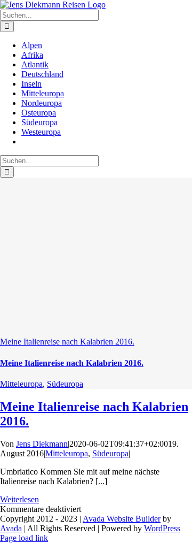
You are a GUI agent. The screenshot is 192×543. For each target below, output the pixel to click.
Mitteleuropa (21, 383)
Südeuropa (65, 383)
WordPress (162, 528)
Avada (11, 528)
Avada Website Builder (122, 518)
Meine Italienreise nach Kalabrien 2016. (67, 341)
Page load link (24, 537)
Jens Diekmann (42, 443)
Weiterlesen (19, 499)
